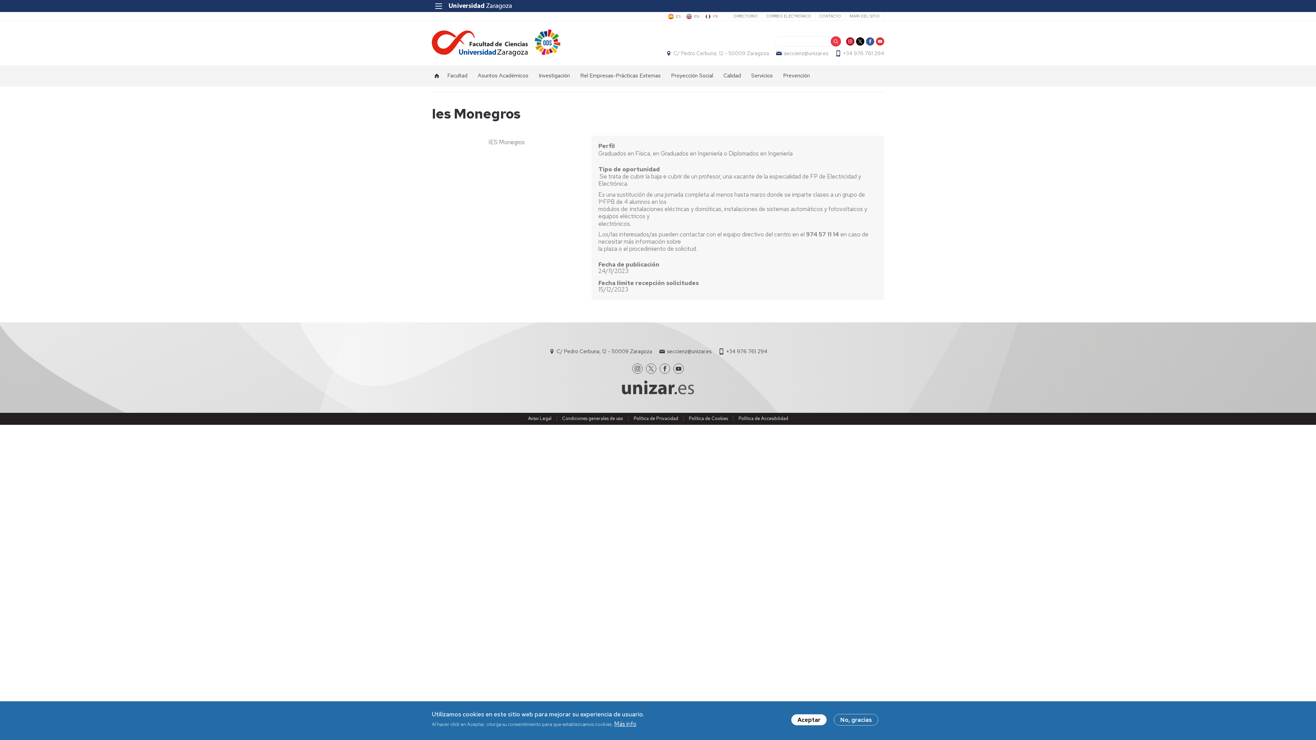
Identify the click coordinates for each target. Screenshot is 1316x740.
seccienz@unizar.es (806, 53)
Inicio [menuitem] (437, 76)
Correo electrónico (788, 16)
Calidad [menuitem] (732, 75)
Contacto (830, 16)
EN (696, 16)
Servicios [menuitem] (762, 75)
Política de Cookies (708, 418)
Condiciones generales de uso (592, 418)
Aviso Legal (539, 418)
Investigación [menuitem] (554, 75)
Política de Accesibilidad (763, 418)
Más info (625, 724)
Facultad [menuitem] (457, 75)
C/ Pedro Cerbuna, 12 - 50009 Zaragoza (721, 53)
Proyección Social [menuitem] (692, 75)
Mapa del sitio (865, 16)
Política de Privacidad (656, 418)
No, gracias (856, 720)
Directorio (746, 16)
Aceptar (808, 720)
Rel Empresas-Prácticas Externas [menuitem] (620, 75)
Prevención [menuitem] (796, 75)
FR (715, 16)
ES (678, 16)
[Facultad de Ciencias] (480, 43)
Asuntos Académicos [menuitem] (503, 75)
